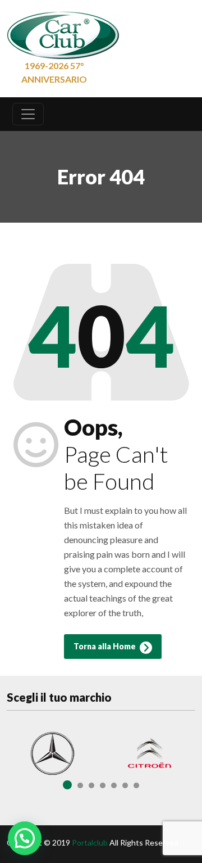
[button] (25, 838)
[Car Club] (63, 32)
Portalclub (90, 842)
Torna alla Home (105, 646)
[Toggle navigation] (28, 114)
